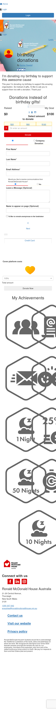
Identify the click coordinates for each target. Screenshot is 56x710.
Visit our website (19, 623)
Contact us (15, 615)
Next (28, 228)
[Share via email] (22, 69)
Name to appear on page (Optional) (22, 206)
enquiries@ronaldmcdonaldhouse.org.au (19, 608)
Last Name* (11, 159)
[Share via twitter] (20, 69)
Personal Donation (17, 142)
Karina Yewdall (26, 65)
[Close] (55, 40)
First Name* (11, 149)
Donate (28, 134)
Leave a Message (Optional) (19, 187)
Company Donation (40, 142)
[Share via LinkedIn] (24, 69)
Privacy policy (17, 631)
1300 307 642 (8, 605)
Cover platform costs (13, 261)
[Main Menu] (1, 40)
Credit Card (30, 240)
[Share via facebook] (17, 69)
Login (28, 15)
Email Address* (13, 169)
